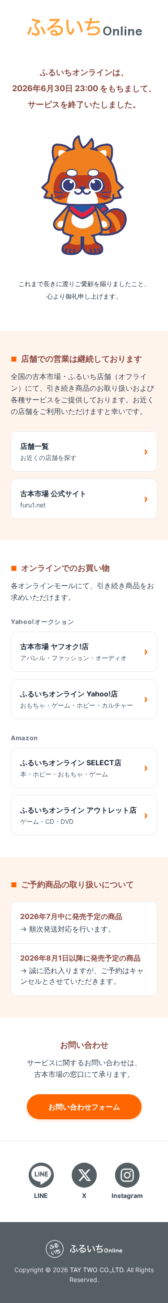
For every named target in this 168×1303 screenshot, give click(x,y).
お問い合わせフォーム (84, 1106)
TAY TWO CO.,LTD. (97, 1269)
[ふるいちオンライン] (84, 25)
